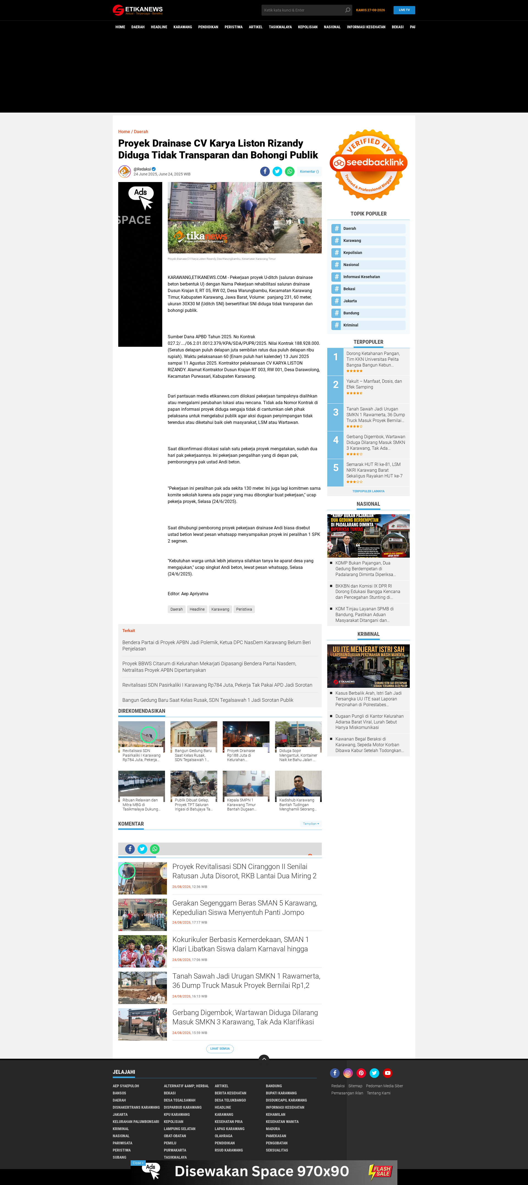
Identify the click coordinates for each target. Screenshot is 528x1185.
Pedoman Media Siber (384, 1086)
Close (138, 1163)
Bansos (119, 1093)
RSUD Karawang (229, 1150)
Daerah (138, 27)
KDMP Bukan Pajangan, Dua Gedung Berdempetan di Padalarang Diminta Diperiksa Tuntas (364, 568)
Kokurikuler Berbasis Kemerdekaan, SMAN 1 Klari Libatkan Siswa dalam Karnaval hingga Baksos (240, 948)
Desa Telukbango (230, 1100)
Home (120, 27)
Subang (119, 1157)
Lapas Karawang (229, 1129)
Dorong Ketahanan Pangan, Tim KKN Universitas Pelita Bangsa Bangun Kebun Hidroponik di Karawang (373, 359)
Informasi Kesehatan (366, 27)
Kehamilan (275, 1114)
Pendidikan (208, 27)
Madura (273, 1129)
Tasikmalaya (280, 27)
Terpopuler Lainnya (368, 491)
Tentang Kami (379, 1093)
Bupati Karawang (281, 1093)
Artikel (256, 27)
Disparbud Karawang (183, 1107)
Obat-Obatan (175, 1136)
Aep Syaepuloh (126, 1086)
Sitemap (355, 1086)
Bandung (351, 313)
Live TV (404, 10)
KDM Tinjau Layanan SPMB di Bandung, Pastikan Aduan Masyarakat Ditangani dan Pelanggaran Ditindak (365, 614)
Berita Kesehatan (230, 1093)
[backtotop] (264, 1060)
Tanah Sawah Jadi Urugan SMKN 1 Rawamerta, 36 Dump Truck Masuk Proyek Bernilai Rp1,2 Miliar (246, 985)
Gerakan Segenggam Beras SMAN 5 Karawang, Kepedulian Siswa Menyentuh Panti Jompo (244, 907)
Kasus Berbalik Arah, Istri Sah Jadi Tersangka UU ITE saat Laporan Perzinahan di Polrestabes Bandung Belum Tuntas (369, 699)
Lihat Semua (220, 1048)
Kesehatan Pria (229, 1121)
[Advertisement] (264, 74)
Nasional (332, 27)
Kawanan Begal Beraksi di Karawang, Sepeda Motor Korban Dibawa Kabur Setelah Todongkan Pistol (368, 744)
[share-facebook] (265, 171)
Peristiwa (234, 27)
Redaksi (338, 1086)
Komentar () (309, 171)
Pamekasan (276, 1136)
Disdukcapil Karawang (286, 1100)
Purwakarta (175, 1150)
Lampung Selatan (180, 1129)
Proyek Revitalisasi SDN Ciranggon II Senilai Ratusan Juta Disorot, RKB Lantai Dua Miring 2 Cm (244, 875)
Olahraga (223, 1136)
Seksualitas (277, 1150)
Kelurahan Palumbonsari (136, 1121)
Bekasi (398, 27)
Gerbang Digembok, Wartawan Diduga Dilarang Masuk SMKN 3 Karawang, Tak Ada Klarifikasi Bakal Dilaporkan (245, 1021)
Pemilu (170, 1143)
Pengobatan (277, 1143)
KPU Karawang (177, 1114)
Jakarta (350, 301)
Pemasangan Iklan (347, 1093)
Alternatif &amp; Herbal (186, 1086)
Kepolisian (308, 27)
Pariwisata (122, 1143)
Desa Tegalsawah (180, 1100)
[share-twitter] (277, 171)
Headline (159, 27)
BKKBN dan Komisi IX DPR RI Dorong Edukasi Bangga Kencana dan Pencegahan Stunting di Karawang (368, 591)
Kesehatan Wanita (282, 1121)
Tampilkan (310, 824)
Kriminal (350, 325)
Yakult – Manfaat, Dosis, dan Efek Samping (374, 384)
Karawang (183, 27)
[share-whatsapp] (290, 171)
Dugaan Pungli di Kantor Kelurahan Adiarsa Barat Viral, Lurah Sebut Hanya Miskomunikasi (370, 722)
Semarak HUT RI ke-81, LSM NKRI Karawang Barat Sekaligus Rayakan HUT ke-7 (374, 470)
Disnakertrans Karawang (136, 1107)
